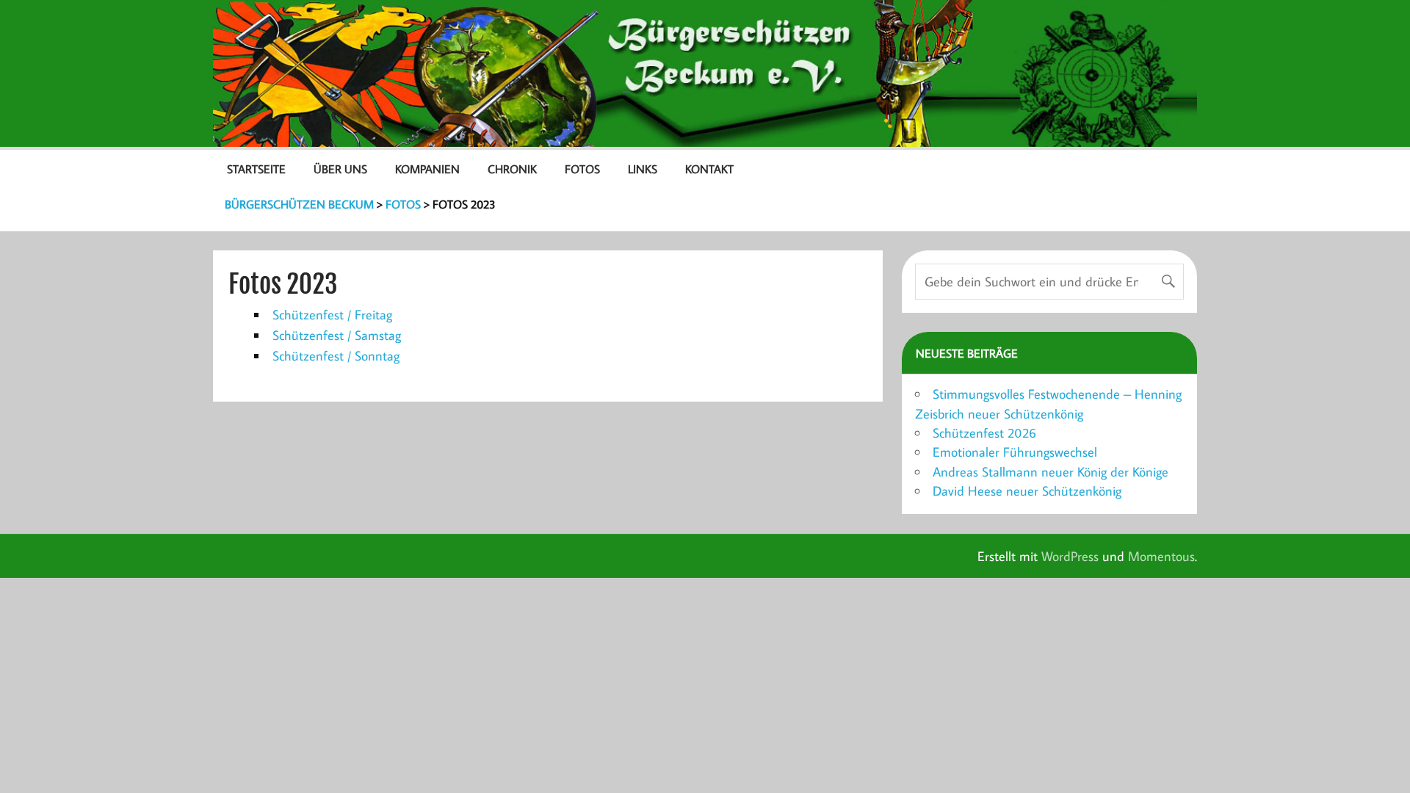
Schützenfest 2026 (984, 432)
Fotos (582, 169)
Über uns (340, 169)
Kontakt (709, 169)
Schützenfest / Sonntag (336, 355)
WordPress (1070, 556)
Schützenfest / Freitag (332, 314)
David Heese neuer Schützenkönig (1027, 490)
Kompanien (427, 169)
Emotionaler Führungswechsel (1015, 451)
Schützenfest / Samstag (336, 335)
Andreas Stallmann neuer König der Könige (1050, 471)
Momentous (1161, 556)
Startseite (256, 169)
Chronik (512, 169)
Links (642, 169)
